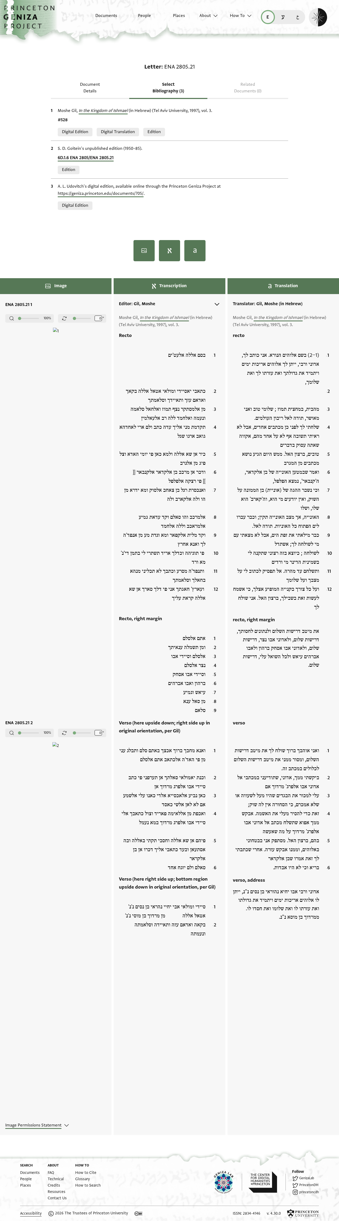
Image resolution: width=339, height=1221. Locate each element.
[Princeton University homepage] (303, 1213)
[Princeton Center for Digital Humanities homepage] (267, 1182)
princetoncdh (309, 1192)
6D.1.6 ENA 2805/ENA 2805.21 (86, 157)
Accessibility (31, 1213)
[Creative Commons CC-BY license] (138, 1213)
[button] (31, 20)
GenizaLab (306, 1178)
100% (47, 318)
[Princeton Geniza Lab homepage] (228, 1182)
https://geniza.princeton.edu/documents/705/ (101, 193)
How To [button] (237, 15)
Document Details (90, 88)
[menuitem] (101, 18)
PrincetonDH (308, 1185)
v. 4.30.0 (274, 1213)
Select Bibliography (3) (168, 88)
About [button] (205, 15)
